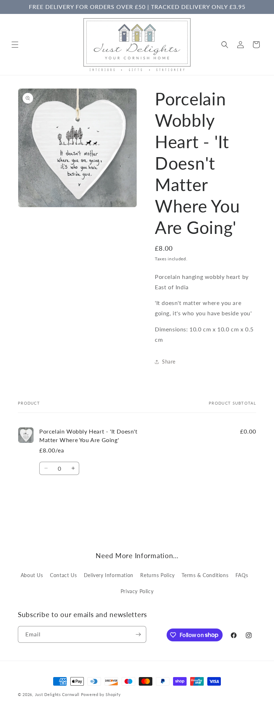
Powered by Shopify (101, 694)
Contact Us (63, 575)
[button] (15, 44)
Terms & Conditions (205, 575)
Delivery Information (108, 575)
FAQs (241, 575)
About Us (32, 575)
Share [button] (169, 362)
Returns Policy (157, 575)
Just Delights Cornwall (57, 694)
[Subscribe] (138, 634)
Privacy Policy (137, 591)
